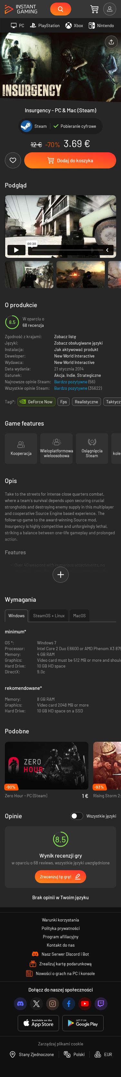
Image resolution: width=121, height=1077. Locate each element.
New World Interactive (74, 355)
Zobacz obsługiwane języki (78, 343)
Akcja (59, 375)
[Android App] (83, 1023)
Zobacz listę (65, 336)
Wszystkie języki (101, 816)
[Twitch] (101, 1003)
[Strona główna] (21, 9)
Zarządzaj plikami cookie (60, 1043)
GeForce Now (40, 401)
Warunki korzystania (60, 919)
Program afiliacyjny (60, 936)
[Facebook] (68, 1003)
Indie (70, 375)
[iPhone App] (38, 1023)
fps (63, 401)
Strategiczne (89, 375)
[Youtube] (84, 1003)
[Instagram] (52, 1003)
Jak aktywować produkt (76, 349)
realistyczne (86, 401)
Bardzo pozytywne (71, 381)
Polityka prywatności (61, 928)
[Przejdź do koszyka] (94, 9)
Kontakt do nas (61, 945)
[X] (36, 1003)
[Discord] (20, 1003)
